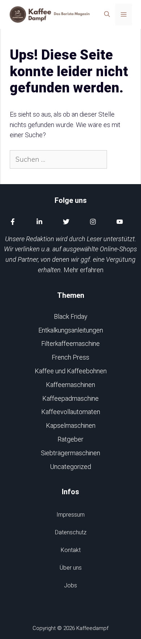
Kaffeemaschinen (70, 384)
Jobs (70, 585)
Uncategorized (70, 466)
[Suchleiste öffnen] (107, 14)
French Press (70, 357)
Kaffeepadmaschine (70, 398)
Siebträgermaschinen (70, 453)
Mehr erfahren (83, 270)
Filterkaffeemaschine (70, 343)
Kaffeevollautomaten (70, 412)
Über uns (71, 567)
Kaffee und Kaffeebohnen (71, 371)
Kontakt (71, 550)
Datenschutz (70, 532)
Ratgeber (70, 439)
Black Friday (70, 316)
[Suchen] (119, 159)
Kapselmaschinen (70, 425)
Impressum (70, 514)
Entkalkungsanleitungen (70, 330)
